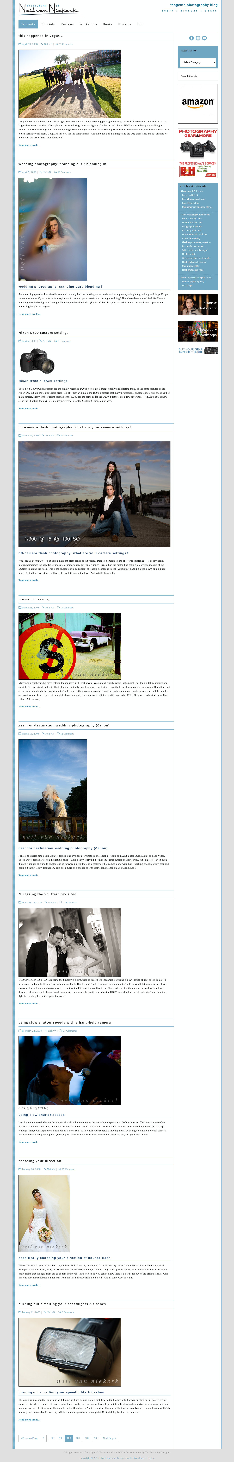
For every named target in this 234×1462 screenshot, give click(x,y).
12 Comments (65, 44)
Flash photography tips (193, 270)
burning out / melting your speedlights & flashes (62, 1304)
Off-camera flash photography (196, 258)
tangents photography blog (194, 5)
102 (87, 1438)
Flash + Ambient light (192, 222)
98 (52, 1438)
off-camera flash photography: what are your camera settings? (75, 427)
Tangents (51, 8)
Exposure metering (191, 238)
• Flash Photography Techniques (195, 215)
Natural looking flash (192, 219)
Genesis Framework (121, 1458)
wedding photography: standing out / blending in (62, 164)
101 (78, 1438)
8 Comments (68, 1312)
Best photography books (193, 199)
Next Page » (109, 1438)
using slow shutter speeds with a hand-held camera (65, 1022)
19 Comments (67, 607)
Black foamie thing (191, 203)
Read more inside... (29, 145)
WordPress (139, 1458)
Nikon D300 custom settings (44, 333)
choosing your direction (40, 1161)
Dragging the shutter (192, 226)
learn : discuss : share (190, 10)
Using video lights (190, 266)
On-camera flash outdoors (194, 234)
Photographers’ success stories (197, 207)
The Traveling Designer (157, 1452)
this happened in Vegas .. (41, 36)
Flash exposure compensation (196, 242)
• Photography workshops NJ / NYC (196, 278)
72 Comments (70, 902)
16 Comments (64, 172)
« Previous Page (29, 1438)
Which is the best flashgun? (195, 250)
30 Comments (67, 435)
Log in (151, 1458)
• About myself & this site (191, 191)
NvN (103, 1458)
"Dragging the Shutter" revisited (48, 894)
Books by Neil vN (190, 195)
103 (96, 1438)
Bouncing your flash (191, 230)
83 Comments (64, 341)
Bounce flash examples (193, 246)
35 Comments (70, 1031)
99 (60, 1438)
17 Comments (68, 1169)
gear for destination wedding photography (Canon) (64, 725)
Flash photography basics (194, 262)
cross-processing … (36, 599)
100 (69, 1438)
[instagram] (198, 38)
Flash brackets (189, 254)
